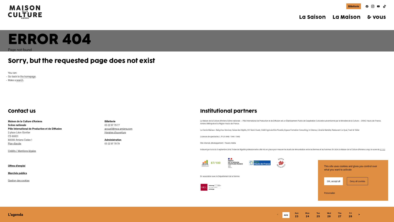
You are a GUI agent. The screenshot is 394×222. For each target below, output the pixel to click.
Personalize (329, 192)
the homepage (28, 76)
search (19, 80)
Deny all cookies (357, 181)
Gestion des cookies (18, 180)
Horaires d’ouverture (115, 132)
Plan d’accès (14, 143)
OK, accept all (333, 181)
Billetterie (353, 6)
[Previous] (277, 214)
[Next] (359, 214)
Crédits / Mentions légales (22, 150)
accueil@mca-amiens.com (118, 128)
